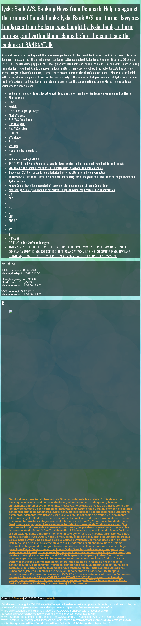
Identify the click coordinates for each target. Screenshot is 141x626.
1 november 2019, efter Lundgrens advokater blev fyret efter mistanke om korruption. (57, 172)
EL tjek (12, 141)
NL (10, 207)
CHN (11, 216)
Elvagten (18, 598)
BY (10, 229)
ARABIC (13, 221)
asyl (11, 155)
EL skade (13, 133)
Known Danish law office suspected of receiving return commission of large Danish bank (58, 185)
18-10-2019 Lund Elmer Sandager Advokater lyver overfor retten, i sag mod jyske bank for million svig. (67, 163)
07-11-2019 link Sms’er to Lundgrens (30, 243)
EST (11, 199)
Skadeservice (16, 97)
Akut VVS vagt (17, 115)
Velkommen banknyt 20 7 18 (24, 159)
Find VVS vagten (18, 128)
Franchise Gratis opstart (23, 150)
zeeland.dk (51, 598)
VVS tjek (13, 146)
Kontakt (13, 106)
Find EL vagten (17, 124)
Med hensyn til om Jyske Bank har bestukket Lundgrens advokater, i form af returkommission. (62, 190)
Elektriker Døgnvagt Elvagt (24, 111)
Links (12, 102)
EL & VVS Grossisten (20, 119)
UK (10, 194)
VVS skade (15, 137)
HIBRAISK (14, 238)
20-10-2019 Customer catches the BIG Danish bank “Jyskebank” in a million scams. (56, 168)
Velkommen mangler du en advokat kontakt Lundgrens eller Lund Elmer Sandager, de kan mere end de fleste (70, 93)
